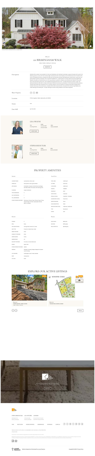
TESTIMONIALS (49, 424)
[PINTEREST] (76, 424)
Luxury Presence (41, 449)
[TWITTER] (73, 424)
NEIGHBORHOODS (41, 424)
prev (6, 46)
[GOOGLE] (79, 424)
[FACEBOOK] (64, 424)
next (9, 46)
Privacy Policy (80, 449)
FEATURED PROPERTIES (30, 424)
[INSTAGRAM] (67, 424)
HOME (13, 424)
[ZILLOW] (82, 424)
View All (80, 310)
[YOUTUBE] (70, 424)
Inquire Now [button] (47, 66)
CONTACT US (58, 424)
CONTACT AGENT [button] (34, 131)
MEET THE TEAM (20, 424)
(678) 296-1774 (44, 149)
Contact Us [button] (47, 388)
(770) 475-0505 (14, 431)
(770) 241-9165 (44, 125)
